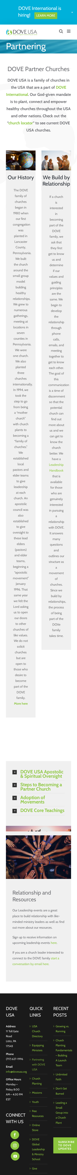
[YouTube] (15, 1156)
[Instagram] (14, 1145)
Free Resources (38, 1113)
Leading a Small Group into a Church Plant (62, 1112)
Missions (37, 1092)
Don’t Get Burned (61, 1091)
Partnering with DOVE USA (38, 1064)
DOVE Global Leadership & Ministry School (38, 1149)
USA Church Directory (37, 1031)
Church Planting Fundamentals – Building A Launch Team (62, 1053)
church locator (20, 123)
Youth (35, 1102)
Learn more (45, 15)
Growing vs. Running (62, 1028)
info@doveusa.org (16, 1071)
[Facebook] (14, 1134)
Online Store (36, 1127)
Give (34, 1168)
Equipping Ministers (38, 1047)
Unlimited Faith (61, 1077)
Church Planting (37, 1081)
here (54, 943)
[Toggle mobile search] (61, 31)
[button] (38, 774)
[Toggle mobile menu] (69, 31)
